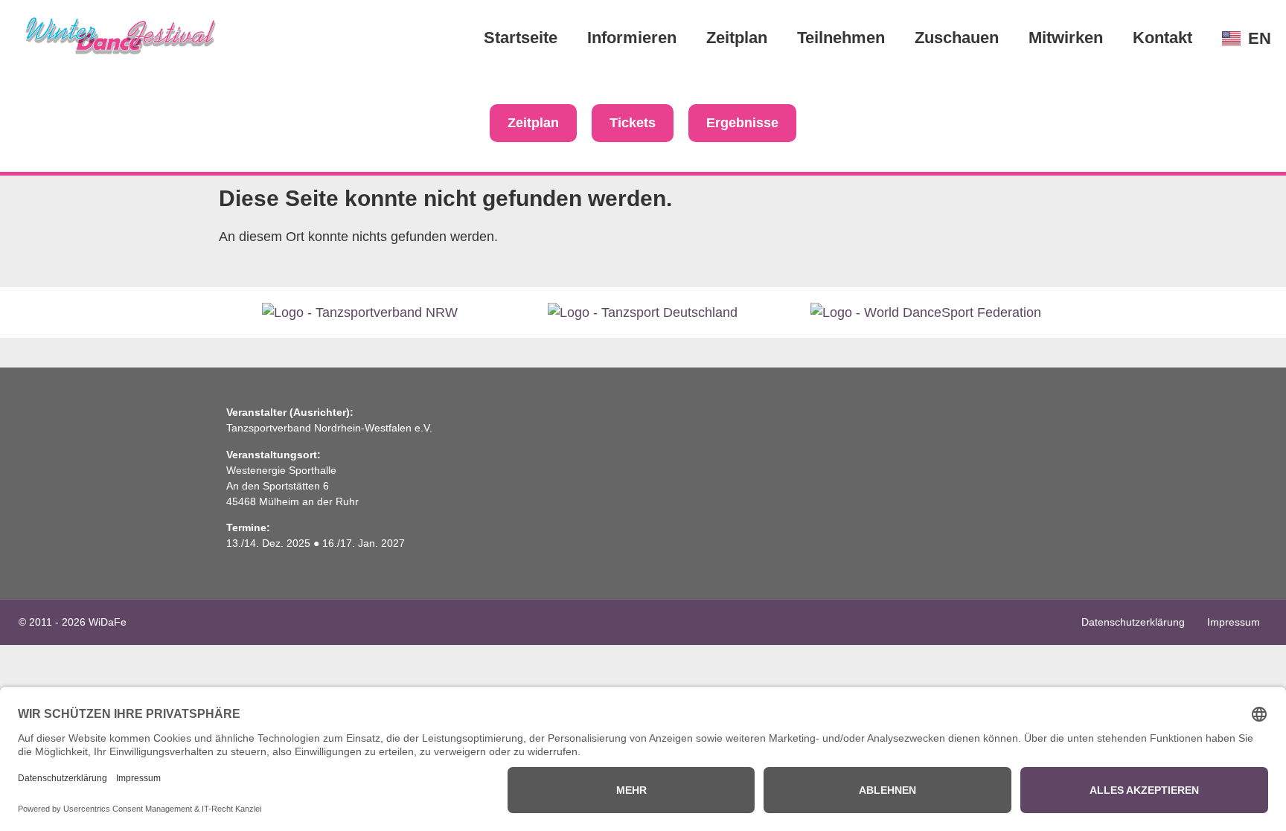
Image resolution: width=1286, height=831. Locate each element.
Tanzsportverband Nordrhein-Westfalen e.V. (329, 428)
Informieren (631, 37)
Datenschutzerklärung (1133, 622)
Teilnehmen (841, 37)
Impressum (1233, 622)
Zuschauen (957, 37)
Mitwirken (1066, 37)
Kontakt (1162, 37)
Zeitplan (736, 37)
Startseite (520, 37)
